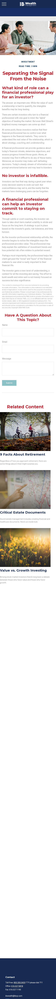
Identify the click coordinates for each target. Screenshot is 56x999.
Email (4, 342)
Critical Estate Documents (23, 512)
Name (5, 325)
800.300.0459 (19, 982)
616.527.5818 (17, 986)
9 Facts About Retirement (22, 454)
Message (6, 358)
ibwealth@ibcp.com (13, 996)
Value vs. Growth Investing (23, 570)
